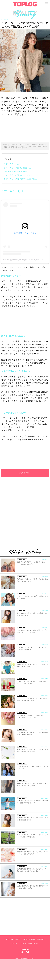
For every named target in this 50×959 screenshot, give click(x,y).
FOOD (33, 939)
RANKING (13, 943)
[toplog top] (25, 4)
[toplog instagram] (22, 953)
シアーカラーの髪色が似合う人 (17, 168)
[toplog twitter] (28, 953)
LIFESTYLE (26, 939)
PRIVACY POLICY (34, 943)
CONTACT (22, 943)
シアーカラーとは (11, 164)
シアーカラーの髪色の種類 (15, 172)
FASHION (9, 939)
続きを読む (25, 473)
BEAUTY (17, 939)
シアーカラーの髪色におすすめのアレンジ (22, 175)
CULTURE (40, 939)
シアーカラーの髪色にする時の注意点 (20, 179)
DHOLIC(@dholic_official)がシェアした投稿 (21, 260)
